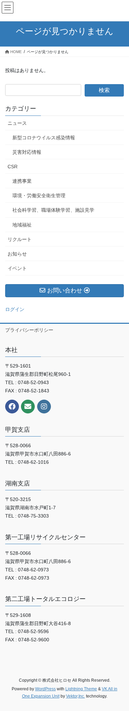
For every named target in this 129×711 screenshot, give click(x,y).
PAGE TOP (119, 683)
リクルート (20, 239)
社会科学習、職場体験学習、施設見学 (53, 210)
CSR (13, 166)
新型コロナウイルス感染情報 (43, 137)
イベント (17, 268)
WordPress (45, 689)
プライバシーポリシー (29, 330)
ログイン (14, 309)
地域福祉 (22, 225)
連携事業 (22, 181)
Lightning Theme (81, 689)
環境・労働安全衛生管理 (38, 195)
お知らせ (17, 254)
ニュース (17, 123)
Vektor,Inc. (75, 696)
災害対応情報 (26, 152)
